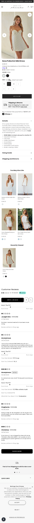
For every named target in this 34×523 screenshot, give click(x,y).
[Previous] (4, 35)
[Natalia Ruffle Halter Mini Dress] (9, 184)
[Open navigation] (5, 7)
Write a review (12, 300)
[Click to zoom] (30, 15)
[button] (6, 70)
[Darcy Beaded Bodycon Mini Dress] (9, 219)
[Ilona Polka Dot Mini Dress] (9, 258)
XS (4, 84)
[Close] (32, 486)
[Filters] (26, 300)
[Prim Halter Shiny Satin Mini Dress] (25, 219)
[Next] (30, 35)
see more (24, 107)
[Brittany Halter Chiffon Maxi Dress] (25, 184)
